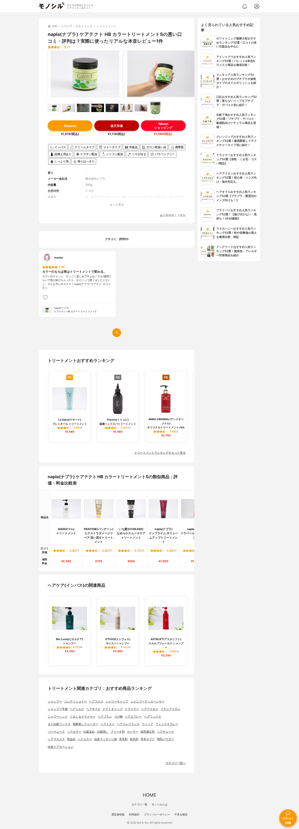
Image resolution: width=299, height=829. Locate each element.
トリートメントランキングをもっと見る (160, 452)
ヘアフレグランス (128, 724)
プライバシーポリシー (157, 814)
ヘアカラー (74, 731)
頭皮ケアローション (60, 746)
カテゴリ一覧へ (176, 763)
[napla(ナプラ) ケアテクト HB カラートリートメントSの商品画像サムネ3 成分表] (83, 107)
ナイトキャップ (113, 709)
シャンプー (55, 701)
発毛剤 (134, 739)
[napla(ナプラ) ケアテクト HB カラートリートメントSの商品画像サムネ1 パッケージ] (54, 107)
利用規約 (134, 814)
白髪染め (89, 731)
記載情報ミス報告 (174, 215)
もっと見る (117, 204)
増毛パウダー (165, 739)
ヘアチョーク (165, 731)
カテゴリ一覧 (139, 804)
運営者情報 (118, 814)
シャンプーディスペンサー (147, 701)
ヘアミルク (77, 709)
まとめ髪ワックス (59, 724)
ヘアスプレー (133, 716)
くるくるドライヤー (82, 716)
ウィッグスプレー (166, 724)
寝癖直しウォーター (85, 724)
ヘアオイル (93, 709)
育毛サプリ (148, 739)
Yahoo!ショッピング (163, 125)
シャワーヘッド (58, 716)
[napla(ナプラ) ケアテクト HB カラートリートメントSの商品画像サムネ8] (155, 107)
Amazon (70, 126)
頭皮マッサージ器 (105, 739)
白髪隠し (102, 731)
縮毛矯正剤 (148, 731)
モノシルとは (159, 804)
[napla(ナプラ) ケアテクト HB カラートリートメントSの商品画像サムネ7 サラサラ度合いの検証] (141, 107)
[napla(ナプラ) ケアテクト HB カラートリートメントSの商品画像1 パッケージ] (85, 74)
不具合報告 (181, 814)
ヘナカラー (85, 739)
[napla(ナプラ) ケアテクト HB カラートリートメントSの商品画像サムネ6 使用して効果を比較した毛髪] (126, 107)
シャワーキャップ (117, 701)
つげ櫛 (118, 716)
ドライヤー (132, 709)
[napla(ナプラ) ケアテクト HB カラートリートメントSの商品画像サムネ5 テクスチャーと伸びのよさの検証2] (112, 107)
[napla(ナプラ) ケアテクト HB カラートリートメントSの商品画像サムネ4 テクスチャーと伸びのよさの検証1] (97, 107)
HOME (149, 795)
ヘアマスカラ (56, 739)
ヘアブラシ (105, 716)
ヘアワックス (152, 716)
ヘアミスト (107, 724)
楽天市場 (117, 126)
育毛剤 (123, 739)
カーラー (132, 731)
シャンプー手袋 (58, 709)
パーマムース (56, 731)
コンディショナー (75, 701)
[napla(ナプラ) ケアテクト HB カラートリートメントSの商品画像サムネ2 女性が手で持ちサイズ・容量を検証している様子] (68, 107)
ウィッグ (147, 724)
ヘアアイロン (149, 709)
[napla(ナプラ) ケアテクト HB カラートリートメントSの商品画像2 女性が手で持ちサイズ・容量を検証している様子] (161, 74)
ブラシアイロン (170, 709)
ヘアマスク (96, 701)
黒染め (71, 739)
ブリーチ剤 (118, 731)
